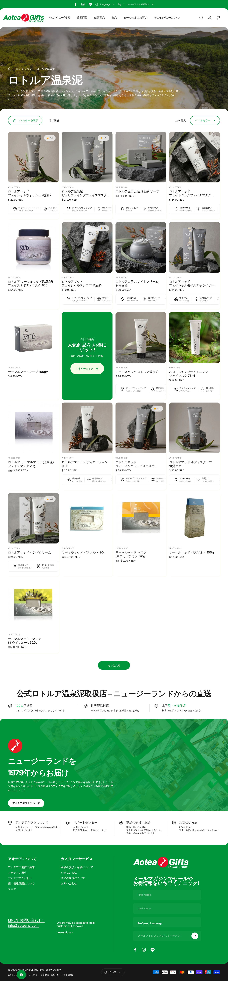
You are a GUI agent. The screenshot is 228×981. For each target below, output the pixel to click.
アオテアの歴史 (17, 872)
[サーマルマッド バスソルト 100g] (194, 518)
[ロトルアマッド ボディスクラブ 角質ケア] (194, 428)
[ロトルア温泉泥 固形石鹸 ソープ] (141, 157)
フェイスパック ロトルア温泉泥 (137, 372)
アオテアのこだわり (20, 878)
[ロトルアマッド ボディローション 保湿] (87, 428)
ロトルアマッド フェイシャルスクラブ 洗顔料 (82, 283)
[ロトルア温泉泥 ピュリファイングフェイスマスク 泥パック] (87, 157)
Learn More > (65, 932)
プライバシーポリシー (30, 975)
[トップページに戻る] (9, 69)
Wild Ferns (14, 187)
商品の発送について (73, 878)
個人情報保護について (21, 883)
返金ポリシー (13, 975)
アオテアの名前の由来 (21, 867)
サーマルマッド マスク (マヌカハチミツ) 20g (131, 554)
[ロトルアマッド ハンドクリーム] (33, 518)
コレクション (24, 68)
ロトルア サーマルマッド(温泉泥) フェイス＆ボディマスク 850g (30, 283)
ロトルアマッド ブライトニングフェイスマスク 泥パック (190, 195)
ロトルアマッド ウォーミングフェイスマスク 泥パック (135, 466)
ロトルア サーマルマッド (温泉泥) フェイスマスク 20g (31, 464)
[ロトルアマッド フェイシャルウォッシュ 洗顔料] (33, 157)
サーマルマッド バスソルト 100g (191, 552)
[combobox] (105, 4)
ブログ (12, 889)
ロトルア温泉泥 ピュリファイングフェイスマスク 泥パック (84, 195)
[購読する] (194, 936)
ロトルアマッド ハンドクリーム (29, 552)
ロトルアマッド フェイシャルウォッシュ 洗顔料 (29, 193)
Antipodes (174, 368)
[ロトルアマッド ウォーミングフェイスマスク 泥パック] (141, 428)
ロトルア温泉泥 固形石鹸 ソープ (137, 191)
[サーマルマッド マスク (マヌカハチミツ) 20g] (141, 518)
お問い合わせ (69, 883)
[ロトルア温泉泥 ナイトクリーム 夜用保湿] (141, 247)
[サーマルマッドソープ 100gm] (33, 337)
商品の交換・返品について (77, 867)
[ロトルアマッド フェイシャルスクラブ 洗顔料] (87, 247)
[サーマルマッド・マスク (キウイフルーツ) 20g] (33, 604)
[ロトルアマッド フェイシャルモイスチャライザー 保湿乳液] (194, 247)
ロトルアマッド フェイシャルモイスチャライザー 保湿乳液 (191, 285)
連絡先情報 (68, 975)
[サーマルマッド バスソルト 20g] (87, 518)
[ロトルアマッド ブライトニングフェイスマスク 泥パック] (194, 157)
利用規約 (45, 975)
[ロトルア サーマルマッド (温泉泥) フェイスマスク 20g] (33, 428)
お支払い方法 (69, 872)
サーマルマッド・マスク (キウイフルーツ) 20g (24, 640)
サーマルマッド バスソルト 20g (83, 552)
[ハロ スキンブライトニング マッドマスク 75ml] (194, 337)
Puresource (14, 277)
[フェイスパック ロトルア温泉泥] (141, 337)
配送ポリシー (56, 975)
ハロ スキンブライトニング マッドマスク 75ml (188, 373)
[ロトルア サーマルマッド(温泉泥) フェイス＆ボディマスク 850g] (33, 247)
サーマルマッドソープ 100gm (28, 372)
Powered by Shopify (50, 969)
